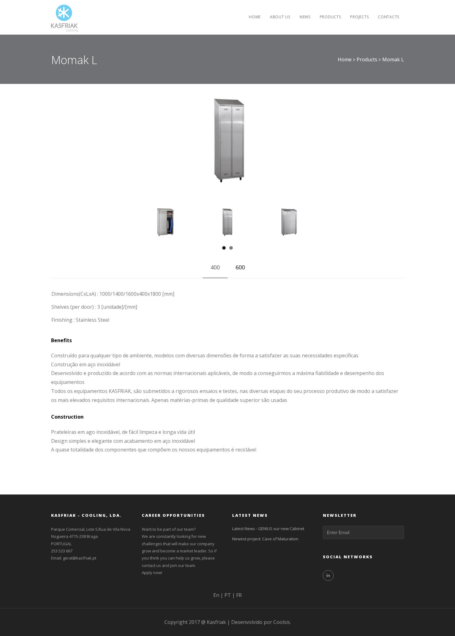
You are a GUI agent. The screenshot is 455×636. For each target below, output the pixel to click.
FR (239, 595)
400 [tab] (215, 267)
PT (227, 595)
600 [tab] (240, 267)
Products (367, 59)
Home (345, 59)
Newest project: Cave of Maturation (265, 539)
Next (328, 135)
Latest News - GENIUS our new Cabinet (268, 528)
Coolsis (281, 622)
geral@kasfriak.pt (79, 558)
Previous (126, 135)
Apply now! (152, 572)
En (216, 595)
